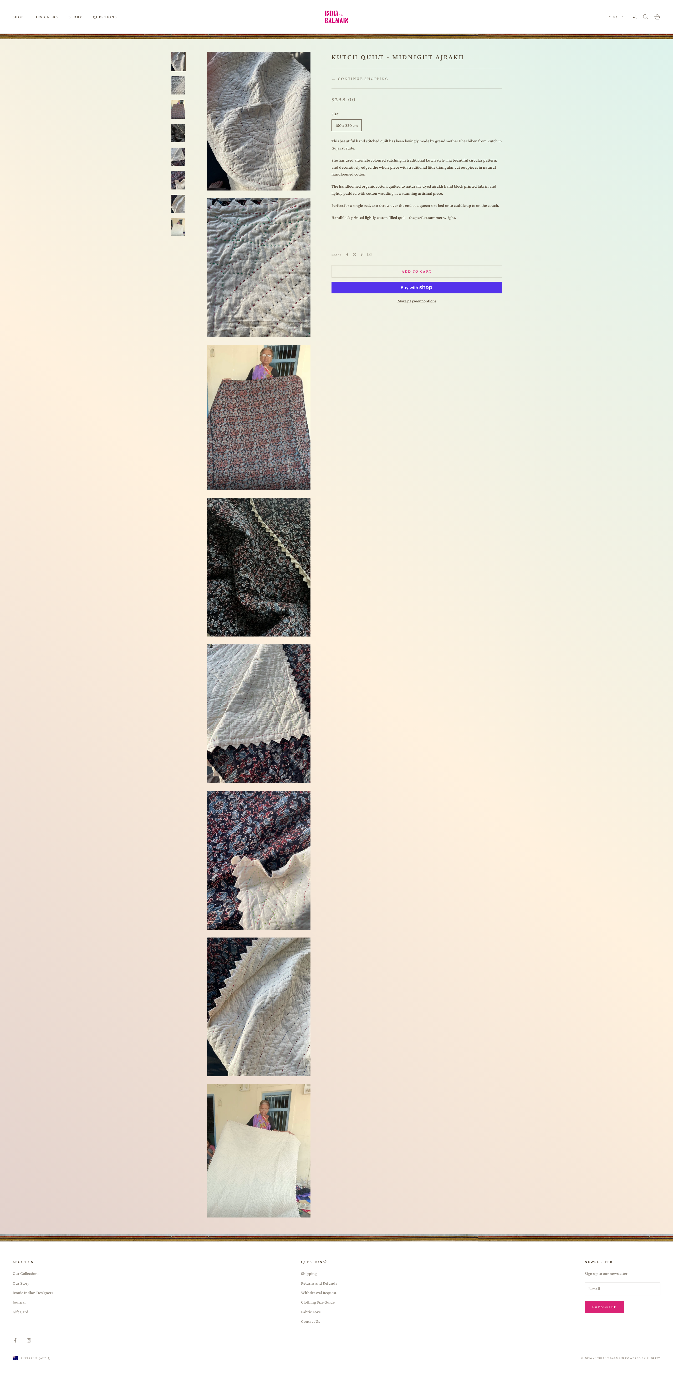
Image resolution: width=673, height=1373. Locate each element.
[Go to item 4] (178, 133)
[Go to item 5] (178, 157)
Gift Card (20, 1312)
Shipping (309, 1273)
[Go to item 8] (178, 227)
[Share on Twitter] (355, 254)
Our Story (21, 1283)
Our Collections (26, 1273)
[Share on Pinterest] (362, 254)
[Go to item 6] (178, 180)
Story (75, 17)
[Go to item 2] (178, 85)
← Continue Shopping (360, 78)
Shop (18, 17)
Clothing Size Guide (318, 1302)
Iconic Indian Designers (33, 1292)
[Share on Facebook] (347, 254)
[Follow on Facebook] (15, 1340)
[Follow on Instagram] (29, 1340)
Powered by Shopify (642, 1358)
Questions (105, 17)
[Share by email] (369, 254)
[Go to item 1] (178, 61)
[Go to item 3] (178, 109)
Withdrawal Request (318, 1292)
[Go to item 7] (178, 204)
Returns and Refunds (319, 1283)
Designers (46, 17)
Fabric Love (311, 1312)
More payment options (416, 301)
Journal (19, 1302)
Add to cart (417, 271)
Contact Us (310, 1321)
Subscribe (604, 1307)
